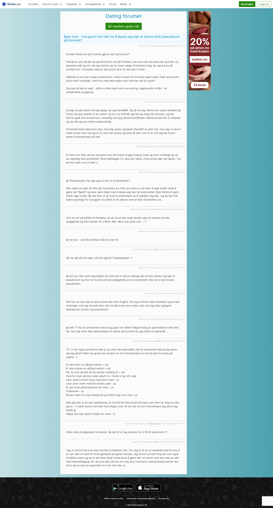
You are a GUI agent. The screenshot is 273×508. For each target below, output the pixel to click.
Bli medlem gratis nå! (123, 26)
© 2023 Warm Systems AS (136, 505)
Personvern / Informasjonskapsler (141, 498)
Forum (113, 4)
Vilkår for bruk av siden (113, 498)
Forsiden (33, 4)
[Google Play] (122, 488)
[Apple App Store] (148, 488)
